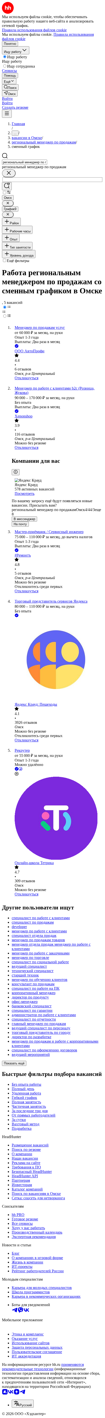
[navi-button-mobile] (7, 114)
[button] (7, 98)
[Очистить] (9, 173)
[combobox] (24, 162)
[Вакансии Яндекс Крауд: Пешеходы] (57, 660)
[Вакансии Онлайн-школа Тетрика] (57, 819)
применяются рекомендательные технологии (43, 1366)
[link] (10, 87)
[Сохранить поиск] (7, 186)
